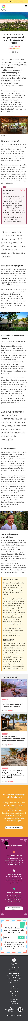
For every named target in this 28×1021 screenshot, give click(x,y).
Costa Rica (5, 699)
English (14, 995)
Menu (26, 6)
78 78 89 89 (7, 2)
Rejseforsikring (14, 999)
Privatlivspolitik (14, 1003)
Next (23, 131)
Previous (4, 131)
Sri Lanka (5, 733)
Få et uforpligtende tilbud (14, 827)
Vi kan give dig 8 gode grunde (14, 908)
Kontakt (14, 997)
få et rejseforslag (19, 2)
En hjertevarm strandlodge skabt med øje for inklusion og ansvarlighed (13, 775)
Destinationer (14, 988)
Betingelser (14, 1001)
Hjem (14, 986)
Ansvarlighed (14, 991)
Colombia (5, 768)
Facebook (10, 1015)
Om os (14, 993)
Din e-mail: (7, 937)
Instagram (18, 1015)
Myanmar (10, 48)
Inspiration (17, 48)
